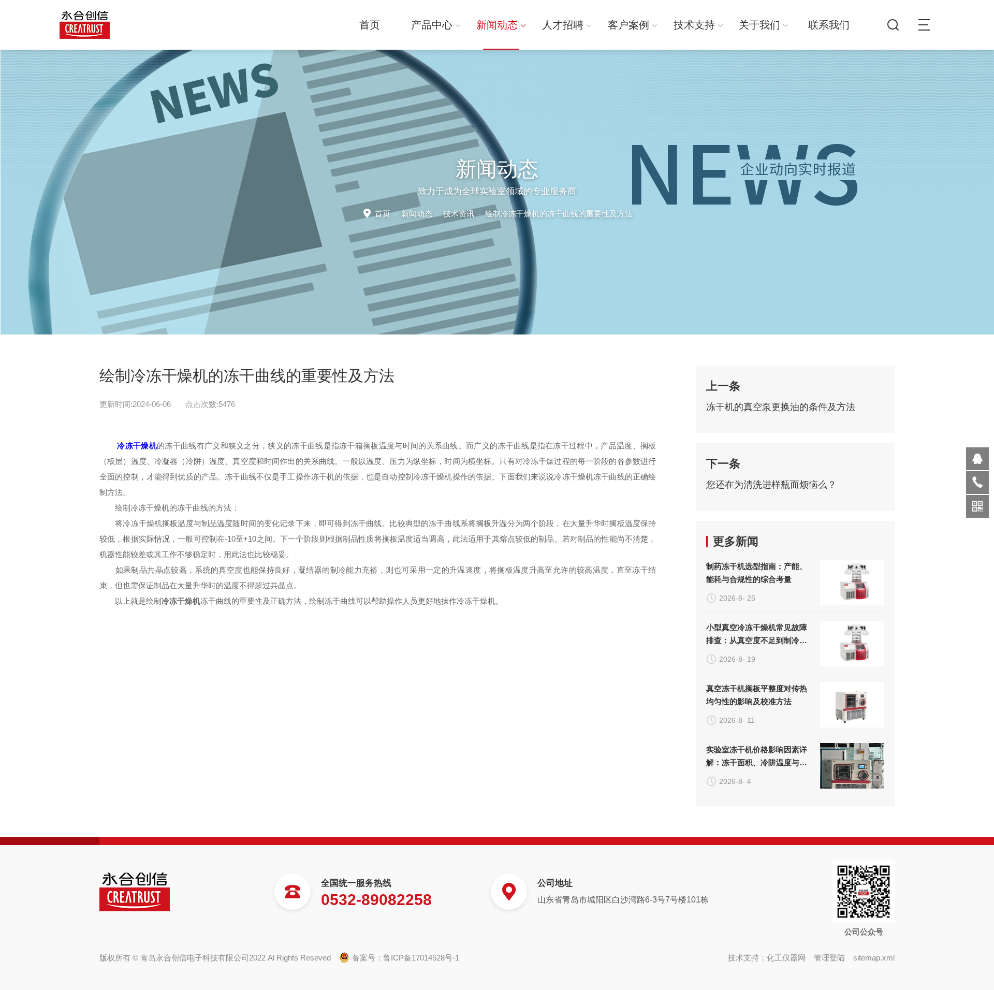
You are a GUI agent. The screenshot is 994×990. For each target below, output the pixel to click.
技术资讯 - (538, 213)
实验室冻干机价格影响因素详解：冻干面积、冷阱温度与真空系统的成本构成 (756, 757)
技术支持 (694, 25)
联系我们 (829, 25)
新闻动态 (497, 25)
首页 (369, 25)
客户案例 (628, 25)
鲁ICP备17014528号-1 (421, 957)
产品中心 (431, 25)
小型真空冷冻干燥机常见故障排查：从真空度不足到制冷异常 (756, 635)
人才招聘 (562, 25)
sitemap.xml (874, 957)
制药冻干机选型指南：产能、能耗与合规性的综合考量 (756, 573)
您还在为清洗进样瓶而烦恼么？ (771, 484)
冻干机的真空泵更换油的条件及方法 (780, 407)
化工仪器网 (786, 957)
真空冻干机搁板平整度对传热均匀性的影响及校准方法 (756, 695)
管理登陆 (829, 957)
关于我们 (759, 25)
